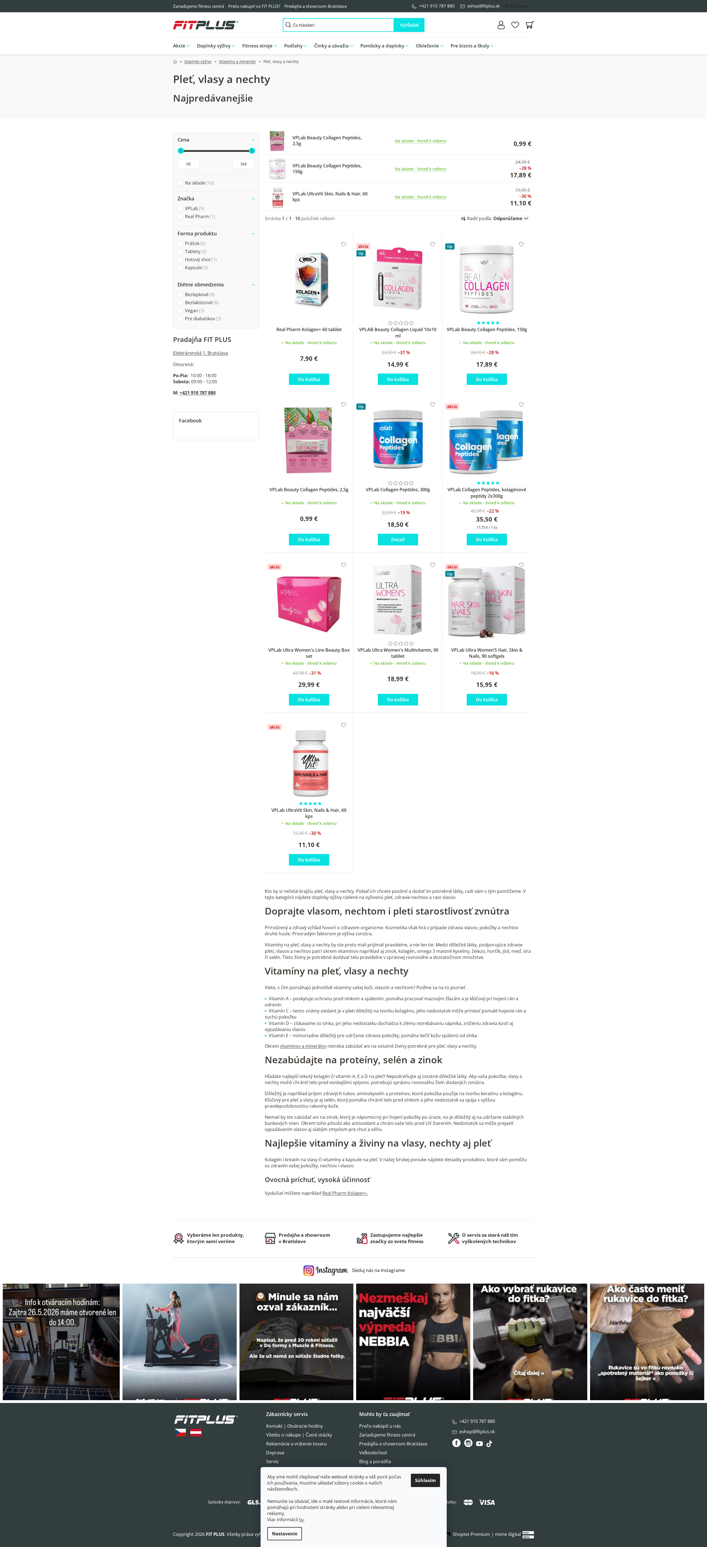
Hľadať (409, 25)
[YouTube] (480, 1445)
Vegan (194, 310)
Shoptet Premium (471, 1534)
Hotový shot (200, 259)
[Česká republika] (180, 1432)
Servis (272, 1461)
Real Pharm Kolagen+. (345, 1193)
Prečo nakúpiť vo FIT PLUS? (254, 6)
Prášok (194, 243)
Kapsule (195, 267)
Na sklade (199, 183)
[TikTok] (490, 1445)
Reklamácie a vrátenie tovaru (296, 1444)
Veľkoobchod (373, 1453)
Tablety (195, 251)
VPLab (194, 208)
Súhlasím (425, 1480)
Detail (398, 539)
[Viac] (525, 44)
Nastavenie (284, 1534)
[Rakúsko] (195, 1432)
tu (301, 1519)
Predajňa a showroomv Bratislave (304, 1238)
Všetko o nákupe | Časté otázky (299, 1435)
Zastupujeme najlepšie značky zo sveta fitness (396, 1238)
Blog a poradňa (375, 1461)
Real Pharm (199, 216)
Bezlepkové (199, 294)
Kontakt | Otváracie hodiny (294, 1426)
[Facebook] (456, 1443)
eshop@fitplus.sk (483, 6)
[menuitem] (183, 46)
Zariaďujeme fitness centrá (198, 6)
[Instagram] (468, 1443)
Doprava (275, 1453)
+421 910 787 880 (437, 6)
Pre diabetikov (202, 318)
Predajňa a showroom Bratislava (315, 6)
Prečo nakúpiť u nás (380, 1426)
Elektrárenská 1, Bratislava (200, 353)
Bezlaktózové (201, 302)
